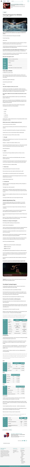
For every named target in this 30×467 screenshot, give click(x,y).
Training (10, 429)
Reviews (22, 459)
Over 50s (22, 455)
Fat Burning (22, 452)
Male (8, 1)
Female (4, 1)
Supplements (22, 458)
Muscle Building (5, 429)
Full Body (22, 453)
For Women (22, 460)
